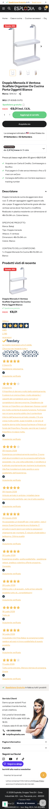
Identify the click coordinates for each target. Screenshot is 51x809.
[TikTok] (23, 759)
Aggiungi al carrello (29, 115)
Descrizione (10, 191)
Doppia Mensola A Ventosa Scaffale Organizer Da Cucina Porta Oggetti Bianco (16, 302)
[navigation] (3, 2)
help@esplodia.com (15, 734)
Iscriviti (43, 775)
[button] (10, 112)
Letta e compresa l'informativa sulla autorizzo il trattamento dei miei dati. (25, 782)
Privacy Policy (38, 781)
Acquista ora (24, 124)
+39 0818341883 (13, 730)
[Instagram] (3, 759)
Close (24, 742)
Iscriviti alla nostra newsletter (16, 769)
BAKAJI (12, 93)
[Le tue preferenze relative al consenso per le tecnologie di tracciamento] (5, 804)
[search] (9, 8)
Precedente (10, 353)
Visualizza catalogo (4, 8)
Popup (23, 104)
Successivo (30, 353)
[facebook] (17, 759)
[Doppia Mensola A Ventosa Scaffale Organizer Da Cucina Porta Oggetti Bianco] (16, 280)
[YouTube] (10, 759)
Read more (36, 2)
